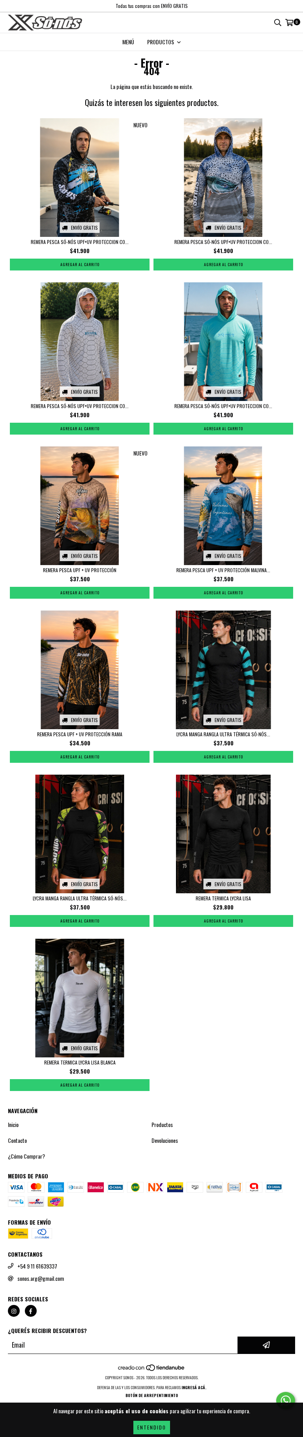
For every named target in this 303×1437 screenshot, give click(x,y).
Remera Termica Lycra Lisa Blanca (80, 1062)
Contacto (17, 1140)
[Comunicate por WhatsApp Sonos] (285, 1400)
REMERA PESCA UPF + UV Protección (79, 570)
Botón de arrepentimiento (151, 1395)
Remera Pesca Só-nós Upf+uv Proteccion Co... (80, 242)
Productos (162, 1125)
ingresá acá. (193, 1387)
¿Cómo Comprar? (26, 1156)
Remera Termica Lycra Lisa (223, 898)
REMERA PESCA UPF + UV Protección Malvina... (223, 570)
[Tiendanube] (151, 1370)
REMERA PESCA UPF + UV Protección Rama (79, 734)
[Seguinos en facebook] (31, 1311)
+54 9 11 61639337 (37, 1266)
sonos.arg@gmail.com (40, 1278)
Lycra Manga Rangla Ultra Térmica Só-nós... (223, 734)
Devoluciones (165, 1140)
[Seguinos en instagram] (14, 1311)
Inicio (13, 1125)
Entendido (151, 1427)
